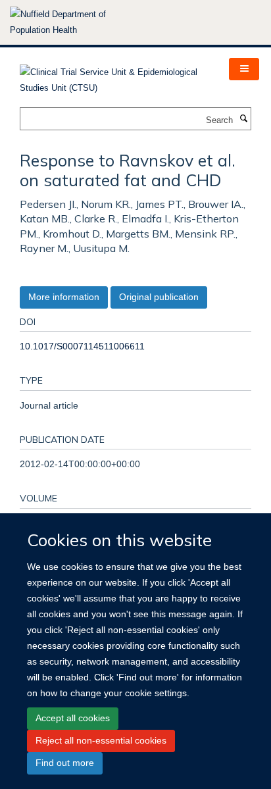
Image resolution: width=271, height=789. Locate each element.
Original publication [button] (159, 297)
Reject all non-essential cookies (101, 740)
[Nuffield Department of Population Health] (75, 22)
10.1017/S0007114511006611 (82, 346)
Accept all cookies (73, 718)
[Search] (243, 119)
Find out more (65, 762)
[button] (244, 69)
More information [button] (63, 297)
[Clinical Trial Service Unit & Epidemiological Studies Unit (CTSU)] (114, 76)
